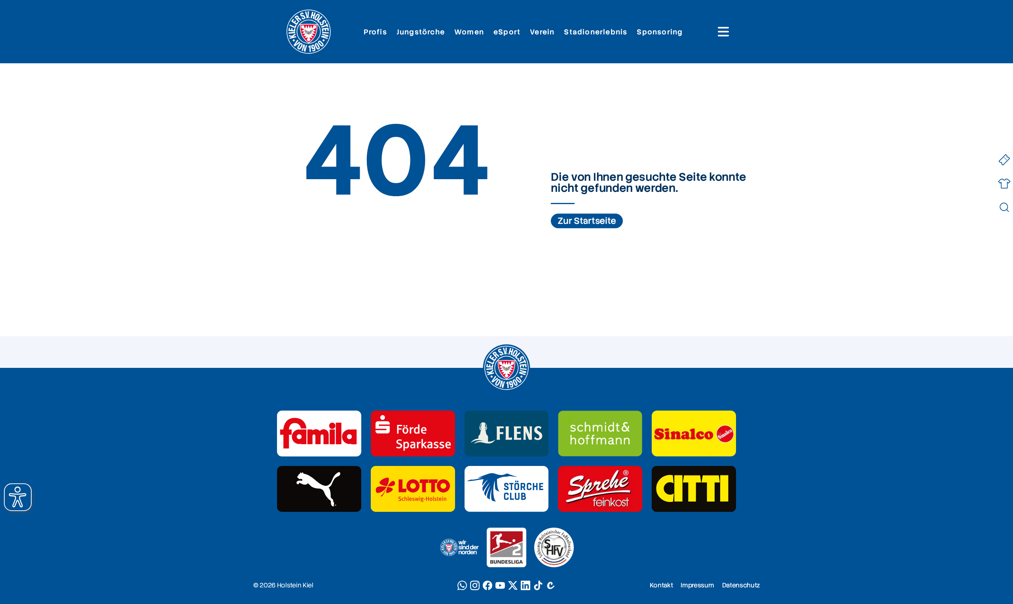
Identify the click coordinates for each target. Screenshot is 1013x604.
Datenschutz (741, 585)
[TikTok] (538, 585)
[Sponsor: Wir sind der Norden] (459, 547)
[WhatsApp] (462, 585)
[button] (18, 497)
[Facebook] (487, 585)
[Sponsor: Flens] (507, 433)
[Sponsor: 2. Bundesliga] (506, 547)
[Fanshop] (1004, 184)
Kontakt (661, 585)
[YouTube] (500, 585)
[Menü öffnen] (723, 31)
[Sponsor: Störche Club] (507, 489)
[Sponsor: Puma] (319, 489)
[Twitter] (513, 585)
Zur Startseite (587, 221)
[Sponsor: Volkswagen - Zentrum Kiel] (600, 433)
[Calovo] (551, 585)
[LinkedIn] (525, 585)
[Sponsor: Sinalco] (694, 433)
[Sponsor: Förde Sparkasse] (413, 433)
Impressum (697, 585)
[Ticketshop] (1004, 160)
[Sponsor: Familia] (319, 433)
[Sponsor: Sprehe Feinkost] (600, 489)
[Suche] (1004, 207)
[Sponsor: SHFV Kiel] (554, 547)
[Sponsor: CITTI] (694, 489)
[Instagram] (475, 585)
